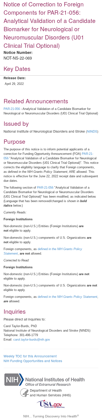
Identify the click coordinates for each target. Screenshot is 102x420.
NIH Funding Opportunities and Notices (33, 360)
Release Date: (15, 78)
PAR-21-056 (12, 109)
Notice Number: (18, 52)
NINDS (92, 131)
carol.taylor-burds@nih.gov (31, 339)
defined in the (67, 297)
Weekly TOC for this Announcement (30, 356)
